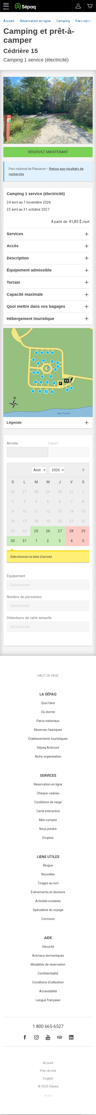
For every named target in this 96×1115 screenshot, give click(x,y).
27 (60, 531)
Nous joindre (48, 829)
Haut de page (48, 675)
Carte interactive (48, 811)
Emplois (48, 838)
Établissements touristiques (48, 738)
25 (36, 531)
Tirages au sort (48, 883)
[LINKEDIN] (71, 1037)
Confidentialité (48, 973)
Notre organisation (48, 756)
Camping (63, 21)
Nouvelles (48, 874)
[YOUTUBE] (48, 1037)
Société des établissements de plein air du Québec (25, 7)
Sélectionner (20, 585)
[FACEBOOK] (24, 1037)
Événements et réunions (48, 892)
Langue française (48, 1000)
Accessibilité (48, 991)
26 (48, 531)
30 (13, 541)
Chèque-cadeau (48, 793)
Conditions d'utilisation (48, 982)
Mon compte (48, 820)
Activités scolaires (48, 901)
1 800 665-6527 (48, 1026)
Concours (48, 919)
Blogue (48, 865)
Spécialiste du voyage (48, 910)
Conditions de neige (48, 802)
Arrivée (12, 443)
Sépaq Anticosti (48, 747)
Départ (53, 443)
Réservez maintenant (48, 152)
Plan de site (48, 1070)
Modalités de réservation (48, 964)
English (48, 1078)
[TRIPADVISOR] (59, 1037)
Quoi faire (48, 703)
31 (25, 541)
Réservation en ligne (35, 21)
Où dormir (48, 712)
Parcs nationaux (48, 721)
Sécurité (48, 946)
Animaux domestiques (48, 955)
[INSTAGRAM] (36, 1037)
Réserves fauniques (48, 730)
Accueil (9, 21)
